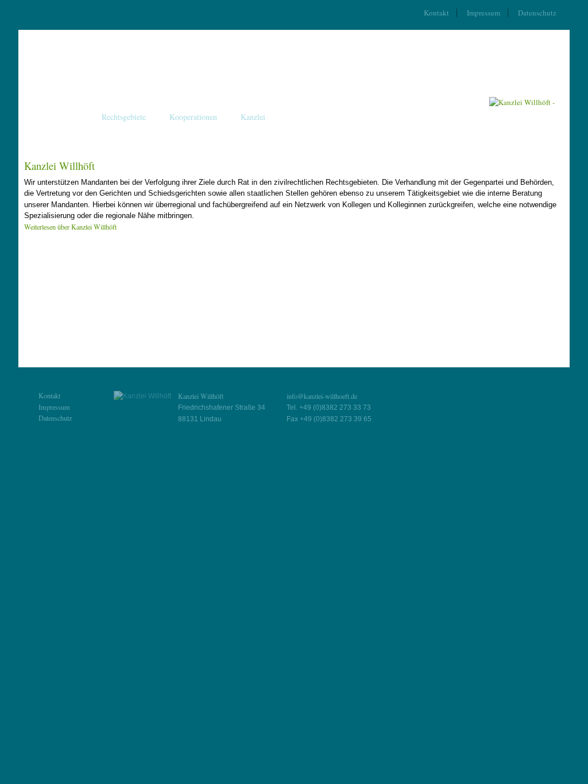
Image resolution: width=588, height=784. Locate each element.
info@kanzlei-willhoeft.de (322, 396)
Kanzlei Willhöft (59, 165)
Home (68, 116)
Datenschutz (537, 12)
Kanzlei (253, 116)
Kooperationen (193, 116)
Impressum (483, 12)
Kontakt (436, 12)
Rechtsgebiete (124, 116)
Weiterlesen (70, 226)
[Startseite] (522, 102)
